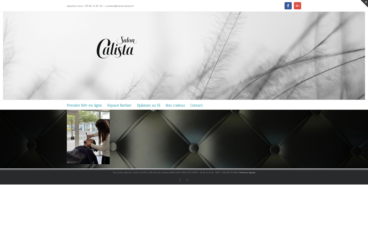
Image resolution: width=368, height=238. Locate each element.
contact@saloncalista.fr (120, 5)
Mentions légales (247, 172)
